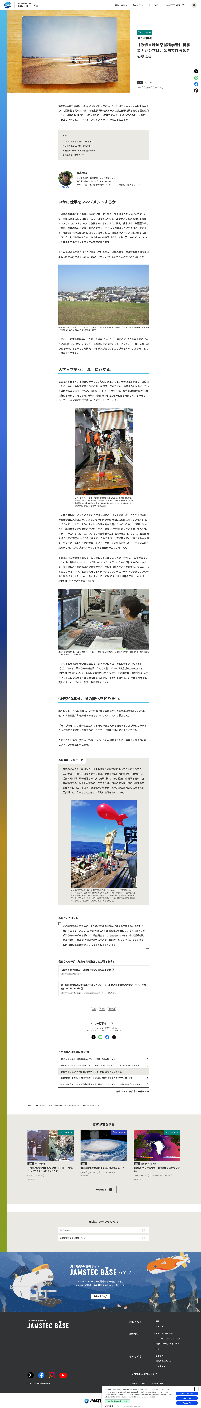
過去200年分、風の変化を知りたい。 (81, 150)
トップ (29, 1105)
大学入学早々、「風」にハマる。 (79, 146)
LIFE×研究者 (40, 1105)
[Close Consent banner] (197, 1389)
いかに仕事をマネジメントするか (79, 141)
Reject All (187, 1398)
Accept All (187, 1403)
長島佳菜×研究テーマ (74, 155)
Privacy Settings (186, 1393)
